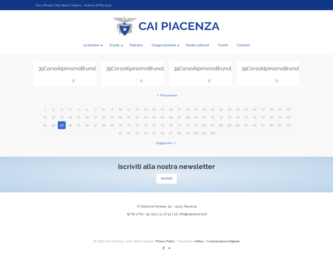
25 (246, 109)
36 (87, 117)
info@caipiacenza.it (193, 214)
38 (104, 117)
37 (95, 117)
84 (238, 125)
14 (154, 109)
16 (171, 109)
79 (196, 125)
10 (120, 109)
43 (145, 117)
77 (179, 125)
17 (179, 109)
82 (221, 125)
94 (145, 133)
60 (288, 117)
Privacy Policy (165, 241)
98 (179, 133)
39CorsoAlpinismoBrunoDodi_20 (75, 68)
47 (179, 117)
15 (162, 109)
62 (53, 125)
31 (45, 117)
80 (204, 125)
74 (154, 125)
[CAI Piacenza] (166, 26)
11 (129, 109)
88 (271, 125)
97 (171, 133)
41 (129, 117)
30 (288, 109)
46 (171, 117)
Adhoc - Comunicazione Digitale (217, 241)
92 (129, 133)
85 (246, 125)
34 (70, 117)
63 (62, 125)
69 (112, 125)
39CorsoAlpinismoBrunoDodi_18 (211, 68)
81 (213, 125)
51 (213, 117)
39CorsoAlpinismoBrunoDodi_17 (278, 68)
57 (263, 117)
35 (78, 117)
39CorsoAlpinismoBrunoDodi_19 (143, 68)
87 (263, 125)
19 (196, 109)
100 (196, 133)
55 (246, 117)
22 (221, 109)
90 (288, 125)
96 (162, 133)
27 (263, 109)
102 (212, 133)
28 (271, 109)
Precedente (168, 95)
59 (280, 117)
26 (254, 109)
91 (120, 133)
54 (238, 117)
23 (229, 109)
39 (112, 117)
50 (204, 117)
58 (271, 117)
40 (120, 117)
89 (280, 125)
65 (78, 125)
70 (120, 125)
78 (187, 125)
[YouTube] (169, 248)
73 (145, 125)
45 (162, 117)
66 (87, 125)
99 (187, 133)
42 (137, 117)
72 (137, 125)
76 (171, 125)
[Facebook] (163, 248)
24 (238, 109)
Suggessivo (164, 143)
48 (187, 117)
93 (137, 133)
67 (95, 125)
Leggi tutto (85, 81)
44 (154, 117)
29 (280, 109)
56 (254, 117)
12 (137, 109)
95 (154, 133)
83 (229, 125)
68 (104, 125)
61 (45, 125)
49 (196, 117)
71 (129, 125)
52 (221, 117)
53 (229, 117)
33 (62, 117)
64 (70, 125)
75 (162, 125)
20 (204, 109)
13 (145, 109)
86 (254, 125)
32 (53, 117)
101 (204, 133)
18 (187, 109)
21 (213, 109)
